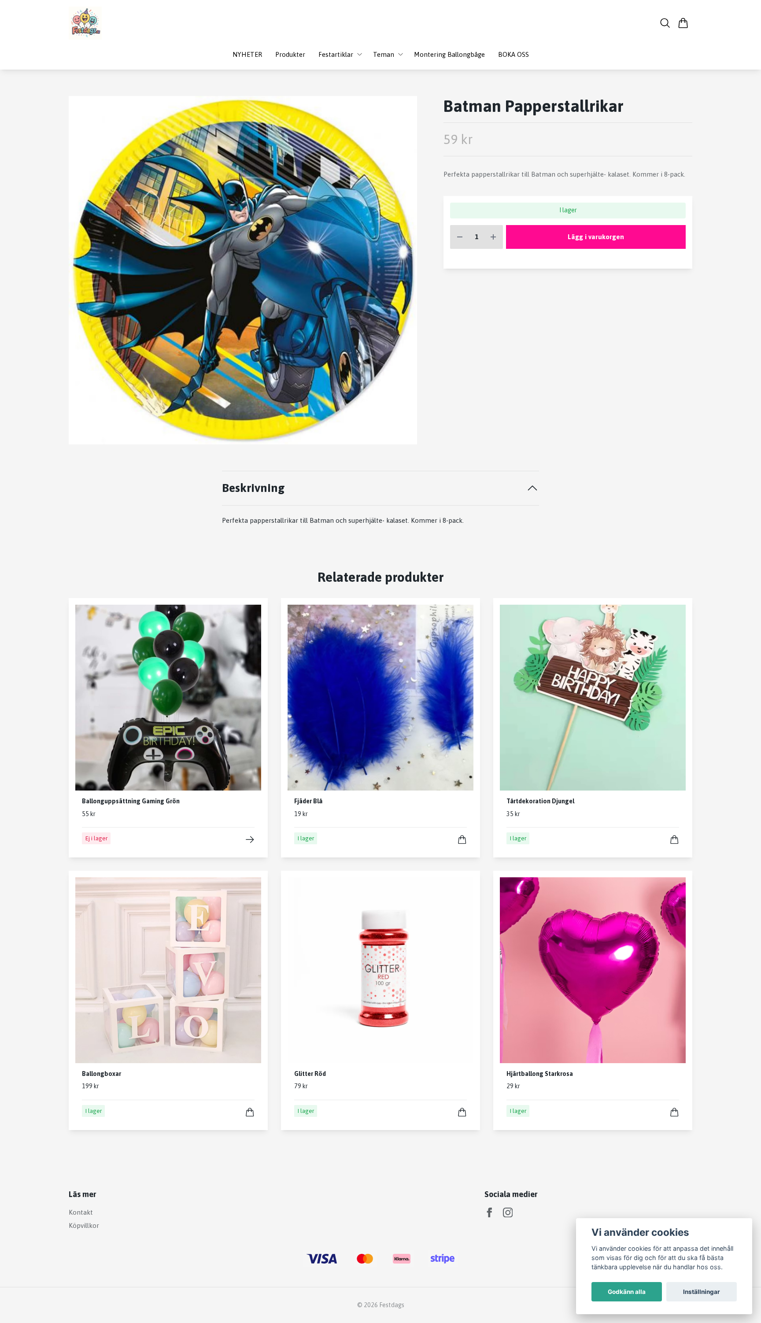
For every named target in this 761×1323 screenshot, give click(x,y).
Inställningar (701, 1291)
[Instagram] (508, 1213)
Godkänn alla (627, 1291)
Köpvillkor (84, 1225)
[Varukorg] (683, 23)
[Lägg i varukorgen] (462, 840)
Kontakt (81, 1212)
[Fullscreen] (243, 270)
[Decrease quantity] (460, 237)
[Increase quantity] (493, 237)
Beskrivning (253, 488)
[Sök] (665, 23)
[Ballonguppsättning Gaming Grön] (250, 840)
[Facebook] (489, 1213)
